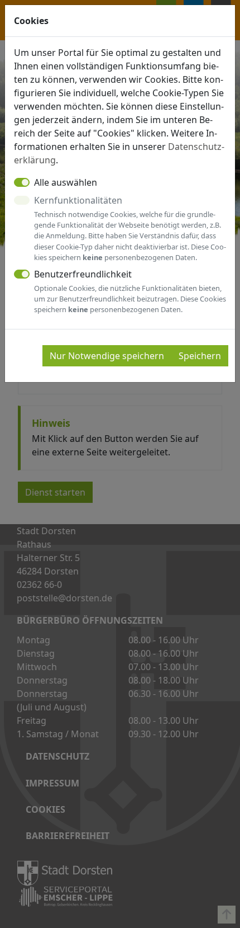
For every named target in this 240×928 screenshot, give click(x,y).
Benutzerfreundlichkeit (130, 291)
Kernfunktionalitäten (130, 228)
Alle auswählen (65, 182)
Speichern (200, 356)
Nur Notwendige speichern (107, 356)
